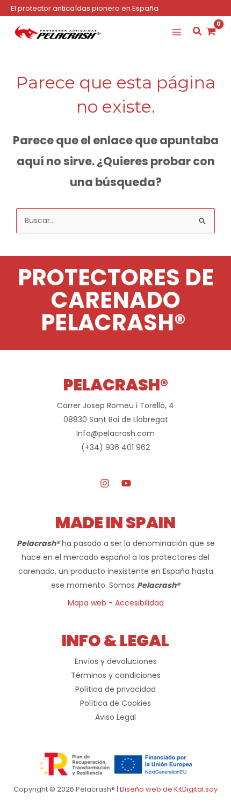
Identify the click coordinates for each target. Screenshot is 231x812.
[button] (198, 32)
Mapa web (87, 602)
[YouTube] (126, 483)
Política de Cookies (115, 703)
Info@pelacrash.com (115, 433)
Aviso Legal (115, 717)
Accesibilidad (139, 602)
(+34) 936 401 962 (115, 447)
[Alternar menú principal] (176, 32)
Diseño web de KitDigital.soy (169, 789)
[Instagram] (104, 483)
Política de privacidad (115, 689)
